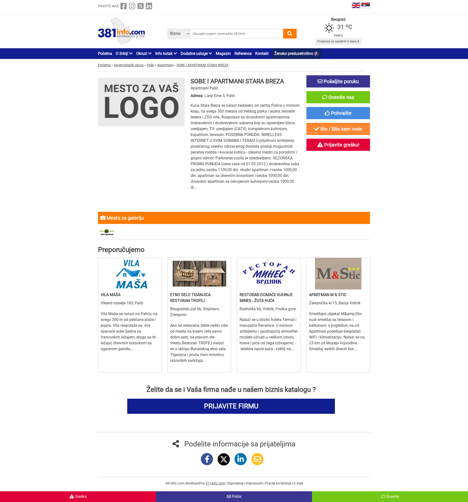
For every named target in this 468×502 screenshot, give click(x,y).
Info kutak (164, 53)
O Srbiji (122, 53)
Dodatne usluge (195, 53)
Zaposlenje (235, 483)
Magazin (223, 53)
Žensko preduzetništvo (294, 53)
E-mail (298, 483)
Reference (243, 53)
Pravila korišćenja (278, 483)
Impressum (254, 483)
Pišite (236, 496)
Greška (80, 496)
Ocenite (392, 496)
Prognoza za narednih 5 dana (337, 41)
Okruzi (142, 53)
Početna (105, 53)
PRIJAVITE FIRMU (231, 406)
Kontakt (262, 53)
